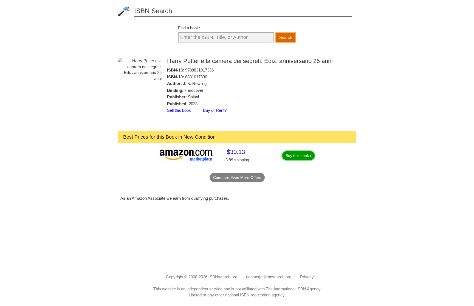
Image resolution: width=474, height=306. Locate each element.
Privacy (307, 276)
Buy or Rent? (215, 110)
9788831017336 (199, 70)
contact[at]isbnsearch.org (268, 276)
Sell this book (179, 110)
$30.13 (236, 151)
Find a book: (189, 27)
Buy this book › (298, 155)
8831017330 (196, 77)
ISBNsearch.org (222, 276)
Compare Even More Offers (237, 177)
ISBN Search (153, 11)
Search (285, 37)
